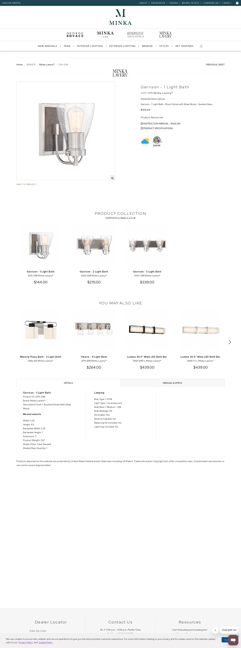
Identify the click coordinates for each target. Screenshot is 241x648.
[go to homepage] (120, 16)
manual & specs (172, 382)
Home (19, 64)
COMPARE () (211, 2)
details (68, 382)
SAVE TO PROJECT (27, 184)
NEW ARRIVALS (47, 46)
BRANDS (147, 46)
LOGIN (226, 2)
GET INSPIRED (184, 46)
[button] (238, 636)
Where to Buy (191, 2)
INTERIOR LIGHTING (90, 46)
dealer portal (11, 2)
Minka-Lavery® (47, 64)
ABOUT (143, 2)
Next (222, 64)
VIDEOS (173, 2)
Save (22, 84)
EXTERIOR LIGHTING (122, 46)
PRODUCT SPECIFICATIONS (158, 128)
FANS (67, 46)
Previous (211, 64)
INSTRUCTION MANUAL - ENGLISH (161, 123)
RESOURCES (158, 2)
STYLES (164, 46)
